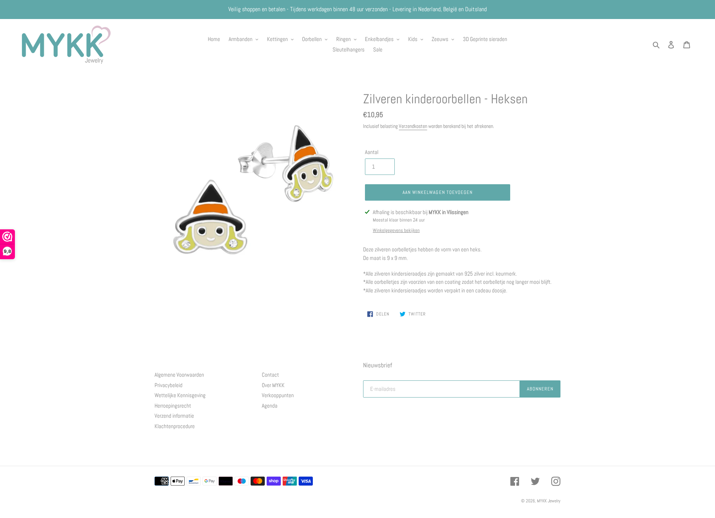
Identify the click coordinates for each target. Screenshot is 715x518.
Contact (270, 374)
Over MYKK (273, 385)
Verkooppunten (278, 395)
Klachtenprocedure (175, 426)
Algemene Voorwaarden (179, 374)
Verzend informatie (174, 415)
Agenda (269, 405)
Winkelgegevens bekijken (396, 230)
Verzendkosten (413, 126)
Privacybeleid (168, 385)
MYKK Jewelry (548, 501)
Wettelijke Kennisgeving (180, 395)
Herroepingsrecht (173, 405)
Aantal (371, 152)
